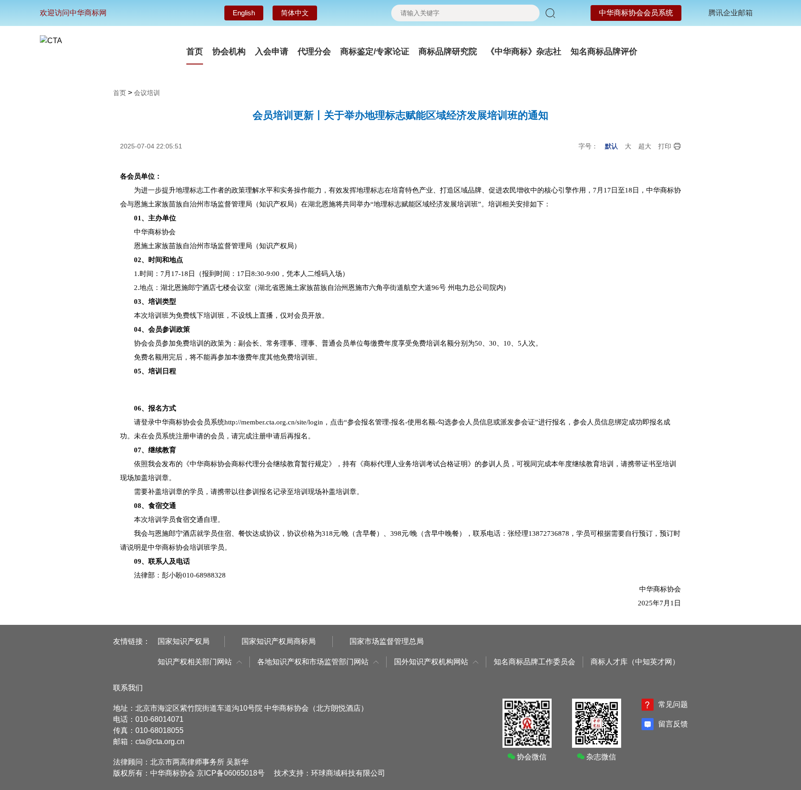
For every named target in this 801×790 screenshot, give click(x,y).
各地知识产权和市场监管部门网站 (313, 662)
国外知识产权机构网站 (431, 662)
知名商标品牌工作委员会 (534, 662)
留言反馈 (673, 724)
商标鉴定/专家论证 (374, 51)
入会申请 (271, 51)
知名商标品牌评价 (604, 51)
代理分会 (314, 51)
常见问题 (673, 704)
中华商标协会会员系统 (636, 13)
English (244, 13)
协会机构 (229, 51)
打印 (664, 146)
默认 (611, 146)
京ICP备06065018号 (231, 773)
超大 (644, 146)
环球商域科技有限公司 (348, 773)
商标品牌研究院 (448, 51)
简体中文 (295, 13)
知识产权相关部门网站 (195, 662)
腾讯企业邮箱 (730, 13)
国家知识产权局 (184, 641)
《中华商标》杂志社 (523, 51)
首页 (194, 51)
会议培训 (147, 92)
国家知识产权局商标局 (279, 641)
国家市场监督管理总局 (387, 641)
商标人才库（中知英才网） (635, 662)
